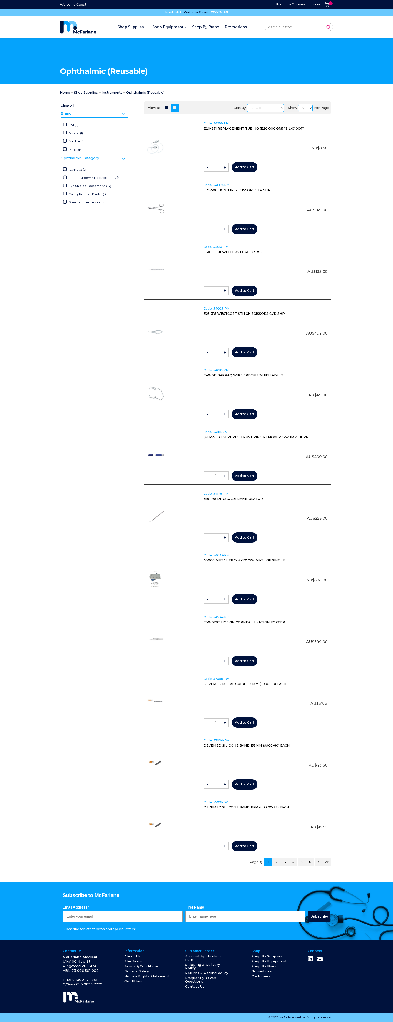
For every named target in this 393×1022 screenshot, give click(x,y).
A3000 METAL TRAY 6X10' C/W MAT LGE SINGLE (244, 560)
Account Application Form (203, 958)
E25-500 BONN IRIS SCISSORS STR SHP (237, 190)
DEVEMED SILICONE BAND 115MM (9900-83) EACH (246, 807)
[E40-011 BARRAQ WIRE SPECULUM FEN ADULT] (156, 393)
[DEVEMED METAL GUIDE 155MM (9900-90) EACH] (156, 702)
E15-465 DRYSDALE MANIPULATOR (233, 499)
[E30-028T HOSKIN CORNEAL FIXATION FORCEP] (156, 640)
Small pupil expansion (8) (87, 202)
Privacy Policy (136, 971)
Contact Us (194, 986)
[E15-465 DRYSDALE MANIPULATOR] (156, 517)
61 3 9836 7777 (89, 984)
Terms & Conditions (141, 966)
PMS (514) (76, 149)
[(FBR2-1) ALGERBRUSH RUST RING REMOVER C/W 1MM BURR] (156, 455)
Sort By (240, 108)
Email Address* (76, 907)
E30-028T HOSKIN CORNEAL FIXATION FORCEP (244, 622)
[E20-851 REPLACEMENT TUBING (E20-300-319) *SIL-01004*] (156, 147)
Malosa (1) (76, 133)
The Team (133, 961)
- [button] (207, 167)
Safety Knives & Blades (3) (88, 194)
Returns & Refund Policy (206, 973)
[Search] (328, 27)
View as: (154, 108)
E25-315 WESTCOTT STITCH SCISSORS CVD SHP (244, 314)
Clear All (67, 106)
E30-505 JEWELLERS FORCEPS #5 (233, 252)
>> (327, 862)
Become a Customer (291, 4)
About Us (132, 956)
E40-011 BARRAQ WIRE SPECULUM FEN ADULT (243, 375)
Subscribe (319, 916)
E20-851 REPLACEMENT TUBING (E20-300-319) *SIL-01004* (254, 128)
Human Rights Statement (146, 976)
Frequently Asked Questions (200, 980)
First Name (194, 907)
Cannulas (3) (78, 169)
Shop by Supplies (267, 956)
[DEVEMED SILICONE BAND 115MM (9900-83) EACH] (156, 825)
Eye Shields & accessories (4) (90, 186)
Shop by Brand (265, 966)
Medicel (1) (76, 141)
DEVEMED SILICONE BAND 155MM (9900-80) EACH (247, 745)
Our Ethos (133, 981)
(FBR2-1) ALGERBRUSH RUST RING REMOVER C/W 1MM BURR (256, 437)
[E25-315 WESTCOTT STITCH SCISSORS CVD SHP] (156, 332)
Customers (261, 976)
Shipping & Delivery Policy (202, 966)
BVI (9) (73, 125)
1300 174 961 (219, 12)
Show (292, 108)
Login (316, 4)
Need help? (173, 12)
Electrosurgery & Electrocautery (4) (95, 177)
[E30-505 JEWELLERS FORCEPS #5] (156, 270)
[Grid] (166, 108)
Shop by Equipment (269, 961)
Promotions (262, 971)
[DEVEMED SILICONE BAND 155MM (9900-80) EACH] (156, 763)
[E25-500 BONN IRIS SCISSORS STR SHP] (156, 208)
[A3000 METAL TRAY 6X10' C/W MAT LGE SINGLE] (156, 578)
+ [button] (225, 167)
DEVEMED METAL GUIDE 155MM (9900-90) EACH (245, 684)
